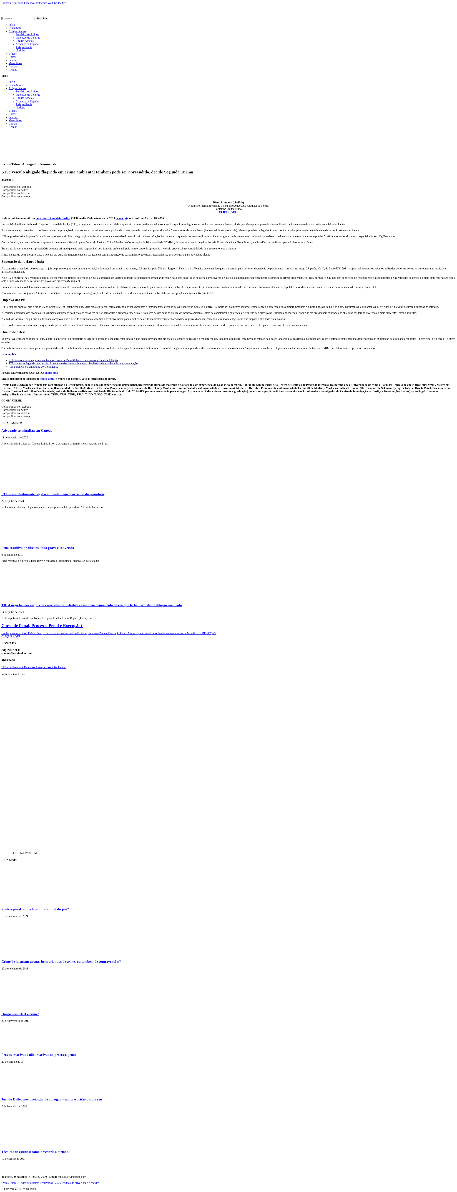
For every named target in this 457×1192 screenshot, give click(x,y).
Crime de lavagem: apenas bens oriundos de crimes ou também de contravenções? (61, 961)
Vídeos (13, 53)
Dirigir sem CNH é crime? (20, 1014)
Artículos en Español (27, 44)
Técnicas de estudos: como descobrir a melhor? (35, 1152)
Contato (13, 66)
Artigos (13, 69)
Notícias (20, 50)
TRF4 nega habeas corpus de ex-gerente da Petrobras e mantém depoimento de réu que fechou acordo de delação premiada (91, 605)
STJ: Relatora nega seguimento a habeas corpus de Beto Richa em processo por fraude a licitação (63, 360)
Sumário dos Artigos (27, 34)
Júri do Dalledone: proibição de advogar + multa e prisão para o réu (51, 1099)
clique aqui (51, 372)
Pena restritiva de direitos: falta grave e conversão (37, 548)
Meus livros (15, 63)
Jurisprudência (24, 47)
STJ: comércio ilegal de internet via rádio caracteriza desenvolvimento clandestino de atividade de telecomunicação (73, 363)
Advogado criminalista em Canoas (26, 430)
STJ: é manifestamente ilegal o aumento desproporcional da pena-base (52, 494)
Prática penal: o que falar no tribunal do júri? (35, 909)
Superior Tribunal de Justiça (53, 218)
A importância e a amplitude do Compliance (33, 366)
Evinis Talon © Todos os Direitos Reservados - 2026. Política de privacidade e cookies (50, 1182)
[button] (228, 75)
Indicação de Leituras (28, 37)
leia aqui (122, 218)
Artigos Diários (17, 31)
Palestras (13, 60)
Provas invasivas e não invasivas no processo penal (38, 1055)
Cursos (12, 56)
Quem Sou (15, 27)
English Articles (25, 40)
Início (12, 24)
